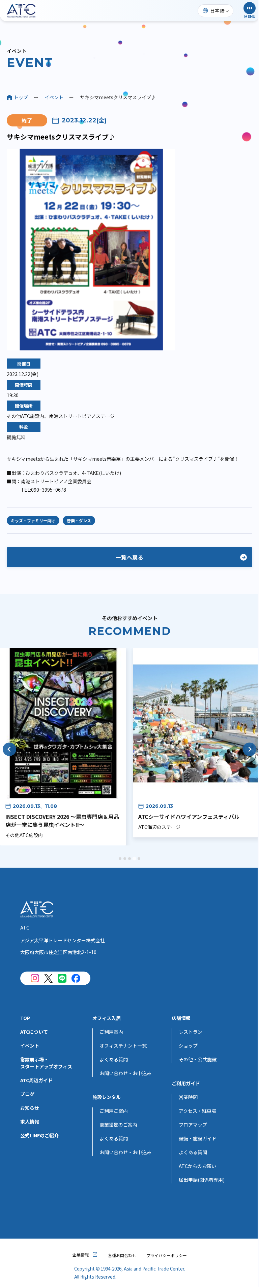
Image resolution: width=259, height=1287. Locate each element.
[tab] (120, 858)
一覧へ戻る (129, 557)
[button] (249, 10)
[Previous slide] (9, 749)
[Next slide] (249, 749)
